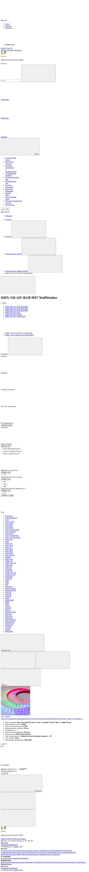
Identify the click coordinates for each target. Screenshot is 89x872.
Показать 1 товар (7, 495)
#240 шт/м (9, 539)
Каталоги (4, 862)
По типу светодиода (8, 406)
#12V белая (9, 534)
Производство (10, 858)
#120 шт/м (9, 516)
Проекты (8, 28)
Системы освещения (9, 186)
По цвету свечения (8, 390)
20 (4, 475)
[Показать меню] (29, 229)
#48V (7, 582)
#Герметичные (10, 612)
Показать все (6, 650)
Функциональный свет (16, 852)
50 (4, 493)
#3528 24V (9, 577)
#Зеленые (8, 616)
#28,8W (8, 557)
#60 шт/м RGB (10, 590)
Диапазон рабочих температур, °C (13, 488)
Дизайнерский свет (32, 852)
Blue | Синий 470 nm (11, 454)
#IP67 (7, 604)
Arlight (15, 847)
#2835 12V (9, 561)
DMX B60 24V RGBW (13, 314)
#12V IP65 (9, 524)
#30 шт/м (8, 569)
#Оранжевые (10, 622)
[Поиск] (38, 73)
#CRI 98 (8, 596)
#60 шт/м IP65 (10, 588)
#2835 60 (8, 567)
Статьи (35, 862)
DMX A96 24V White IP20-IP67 (16, 309)
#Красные (9, 618)
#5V (6, 584)
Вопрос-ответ (43, 862)
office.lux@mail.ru (19, 839)
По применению (7, 423)
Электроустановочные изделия (31, 854)
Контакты (17, 50)
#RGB (7, 606)
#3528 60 (8, 579)
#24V (7, 541)
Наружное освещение (9, 190)
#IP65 (7, 602)
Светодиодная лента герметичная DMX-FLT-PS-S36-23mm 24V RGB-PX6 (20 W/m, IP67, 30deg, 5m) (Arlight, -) (42, 719)
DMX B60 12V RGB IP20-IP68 (16, 307)
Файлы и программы (78, 862)
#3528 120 (9, 571)
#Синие (8, 627)
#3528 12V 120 (10, 573)
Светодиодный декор (12, 854)
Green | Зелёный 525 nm (12, 451)
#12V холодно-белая (12, 537)
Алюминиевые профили (10, 174)
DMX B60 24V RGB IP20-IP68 (16, 310)
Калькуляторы (53, 862)
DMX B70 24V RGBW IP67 (15, 316)
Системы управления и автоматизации (46, 850)
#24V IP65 (9, 549)
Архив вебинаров (25, 862)
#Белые (8, 610)
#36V (7, 580)
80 (4, 482)
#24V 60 (8, 547)
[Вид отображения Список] (53, 660)
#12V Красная (10, 532)
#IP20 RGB (9, 600)
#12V (7, 520)
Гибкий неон (8, 194)
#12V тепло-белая (11, 535)
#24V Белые (9, 555)
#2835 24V (9, 565)
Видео (10, 862)
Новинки (8, 216)
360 (5, 486)
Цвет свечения (6, 444)
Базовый (4, 373)
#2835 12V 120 (10, 563)
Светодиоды (9, 205)
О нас (7, 24)
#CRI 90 (8, 592)
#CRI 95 (8, 594)
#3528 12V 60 (10, 575)
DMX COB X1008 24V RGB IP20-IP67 (19, 335)
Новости (8, 26)
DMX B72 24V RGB (12, 312)
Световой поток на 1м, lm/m (11, 477)
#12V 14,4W (9, 522)
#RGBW (8, 608)
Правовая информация (9, 845)
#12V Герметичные (12, 530)
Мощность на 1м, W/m (9, 470)
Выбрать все (6, 446)
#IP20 (7, 598)
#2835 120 (9, 559)
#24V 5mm (9, 545)
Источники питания (9, 163)
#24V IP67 (9, 551)
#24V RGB (9, 553)
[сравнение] (18, 800)
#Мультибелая (10, 620)
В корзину (37, 791)
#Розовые (8, 625)
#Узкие (7, 629)
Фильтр (4, 685)
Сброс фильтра (7, 425)
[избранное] (18, 818)
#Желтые (8, 614)
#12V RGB (9, 528)
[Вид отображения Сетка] (18, 660)
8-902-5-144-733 (7, 839)
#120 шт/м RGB (11, 518)
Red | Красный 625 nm (12, 449)
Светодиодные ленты (9, 850)
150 (5, 484)
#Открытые (9, 624)
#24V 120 (8, 543)
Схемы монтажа (64, 862)
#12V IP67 (9, 526)
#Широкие (9, 631)
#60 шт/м (8, 586)
